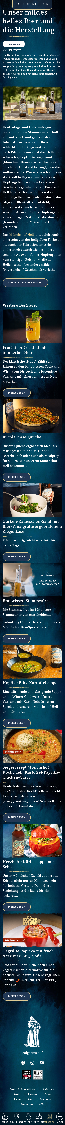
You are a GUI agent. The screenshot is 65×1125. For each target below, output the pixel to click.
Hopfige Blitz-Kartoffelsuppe (30, 682)
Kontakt (18, 1099)
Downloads (33, 1094)
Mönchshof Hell (22, 235)
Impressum (45, 1099)
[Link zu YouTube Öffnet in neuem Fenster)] (42, 1062)
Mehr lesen (17, 392)
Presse (48, 1094)
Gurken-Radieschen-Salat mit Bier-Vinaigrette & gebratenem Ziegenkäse (32, 526)
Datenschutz (27, 1104)
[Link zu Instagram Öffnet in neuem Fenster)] (32, 1063)
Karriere (18, 1094)
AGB (41, 1104)
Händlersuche (48, 1089)
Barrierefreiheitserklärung (23, 1089)
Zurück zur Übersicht (25, 282)
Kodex (31, 1099)
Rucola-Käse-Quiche (22, 437)
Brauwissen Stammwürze (27, 600)
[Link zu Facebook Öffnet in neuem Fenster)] (23, 1063)
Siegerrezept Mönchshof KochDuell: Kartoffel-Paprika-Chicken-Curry (31, 772)
